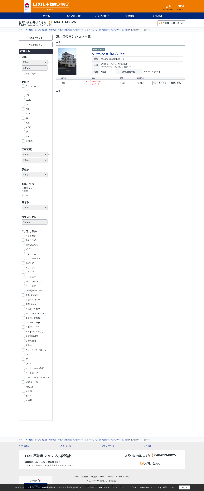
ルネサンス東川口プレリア (108, 53)
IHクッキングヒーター (36, 313)
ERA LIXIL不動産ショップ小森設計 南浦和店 (37, 30)
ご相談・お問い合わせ (173, 23)
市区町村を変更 (35, 38)
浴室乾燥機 (31, 341)
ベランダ (30, 272)
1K (27, 90)
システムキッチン (34, 322)
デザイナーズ (32, 249)
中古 (26, 194)
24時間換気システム (35, 290)
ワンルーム (31, 86)
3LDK (28, 127)
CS (27, 354)
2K (27, 104)
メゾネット (31, 267)
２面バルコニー (33, 295)
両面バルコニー (33, 304)
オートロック (32, 373)
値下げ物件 (31, 73)
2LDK (28, 113)
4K (27, 132)
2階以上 (29, 386)
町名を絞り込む (35, 44)
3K (27, 118)
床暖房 (29, 345)
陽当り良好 (31, 240)
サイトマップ (124, 477)
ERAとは (157, 16)
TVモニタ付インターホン (37, 377)
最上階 (29, 391)
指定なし (28, 187)
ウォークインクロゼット (37, 350)
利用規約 (94, 477)
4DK (28, 136)
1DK (28, 95)
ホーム (46, 16)
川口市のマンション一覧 (84, 30)
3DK (28, 123)
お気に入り (161, 83)
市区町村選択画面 (65, 30)
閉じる (184, 487)
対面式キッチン (33, 327)
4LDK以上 (30, 141)
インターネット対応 (35, 368)
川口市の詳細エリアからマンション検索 (112, 30)
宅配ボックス (32, 382)
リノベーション (33, 258)
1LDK (28, 100)
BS (27, 359)
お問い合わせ (24, 446)
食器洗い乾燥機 (33, 318)
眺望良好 (30, 263)
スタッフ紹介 (102, 16)
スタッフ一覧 (65, 446)
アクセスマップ (108, 446)
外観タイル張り (33, 309)
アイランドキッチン (35, 331)
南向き (29, 396)
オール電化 (31, 286)
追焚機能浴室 (32, 336)
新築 (26, 191)
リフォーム (31, 254)
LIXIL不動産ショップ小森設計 (48, 456)
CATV (28, 364)
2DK (28, 109)
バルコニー (31, 277)
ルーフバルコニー (34, 281)
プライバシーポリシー (108, 477)
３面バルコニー (33, 299)
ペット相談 (31, 235)
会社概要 (129, 16)
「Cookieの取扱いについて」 (148, 488)
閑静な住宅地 (32, 244)
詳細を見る (176, 83)
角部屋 (29, 400)
